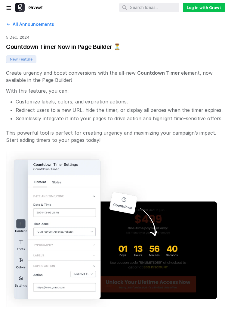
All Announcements (33, 24)
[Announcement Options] (207, 23)
